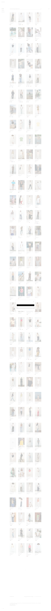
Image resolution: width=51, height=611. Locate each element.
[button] (25, 305)
